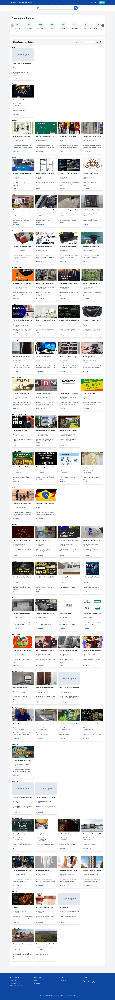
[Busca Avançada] (92, 2)
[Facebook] (84, 981)
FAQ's (11, 988)
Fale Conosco (62, 980)
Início (35, 980)
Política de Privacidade (16, 985)
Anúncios (37, 983)
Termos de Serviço (15, 983)
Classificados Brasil (25, 2)
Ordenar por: (80, 42)
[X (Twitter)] (93, 981)
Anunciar (102, 2)
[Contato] (95, 2)
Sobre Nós (13, 980)
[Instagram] (89, 981)
